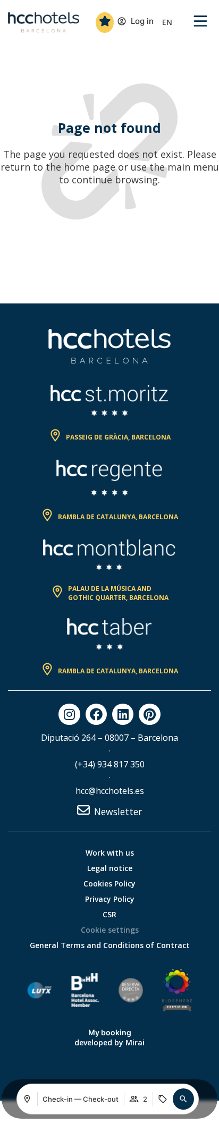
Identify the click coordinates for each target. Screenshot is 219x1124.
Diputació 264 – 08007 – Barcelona (109, 737)
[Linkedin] (122, 714)
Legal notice (109, 868)
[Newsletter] (83, 810)
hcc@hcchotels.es (109, 791)
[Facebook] (96, 714)
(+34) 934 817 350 (110, 764)
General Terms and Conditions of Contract (110, 945)
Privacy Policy (109, 899)
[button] (183, 1099)
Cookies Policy (109, 883)
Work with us (110, 853)
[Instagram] (69, 714)
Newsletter (118, 811)
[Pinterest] (149, 714)
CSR (109, 914)
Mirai (135, 1042)
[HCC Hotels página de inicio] (43, 22)
